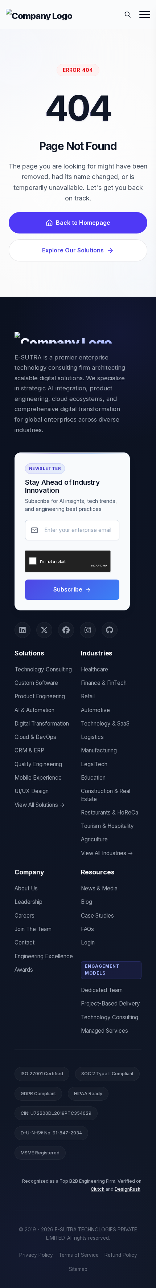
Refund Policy (120, 1255)
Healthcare (94, 669)
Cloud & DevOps (35, 737)
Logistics (92, 737)
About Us (26, 888)
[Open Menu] (144, 14)
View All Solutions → (40, 804)
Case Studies (97, 915)
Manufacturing (99, 750)
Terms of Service (79, 1255)
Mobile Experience (38, 777)
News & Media (99, 888)
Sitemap (78, 1269)
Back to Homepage (83, 222)
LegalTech (94, 764)
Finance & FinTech (104, 682)
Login (88, 942)
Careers (24, 915)
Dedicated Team (102, 990)
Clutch (97, 1189)
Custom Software (36, 682)
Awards (24, 969)
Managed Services (104, 1030)
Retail (88, 696)
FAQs (87, 929)
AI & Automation (34, 710)
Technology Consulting (43, 669)
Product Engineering (40, 696)
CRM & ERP (29, 750)
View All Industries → (107, 853)
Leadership (28, 901)
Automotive (95, 710)
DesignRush (127, 1189)
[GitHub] (110, 630)
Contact (24, 942)
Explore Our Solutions (73, 250)
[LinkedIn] (22, 630)
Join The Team (33, 929)
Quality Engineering (38, 764)
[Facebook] (66, 630)
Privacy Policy (36, 1255)
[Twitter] (44, 630)
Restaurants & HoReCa (109, 812)
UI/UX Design (32, 791)
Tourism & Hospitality (107, 825)
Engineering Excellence (44, 956)
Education (93, 777)
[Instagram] (88, 630)
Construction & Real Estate (105, 795)
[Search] (127, 14)
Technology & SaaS (105, 723)
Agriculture (94, 839)
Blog (86, 901)
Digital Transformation (42, 723)
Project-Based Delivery (110, 1003)
